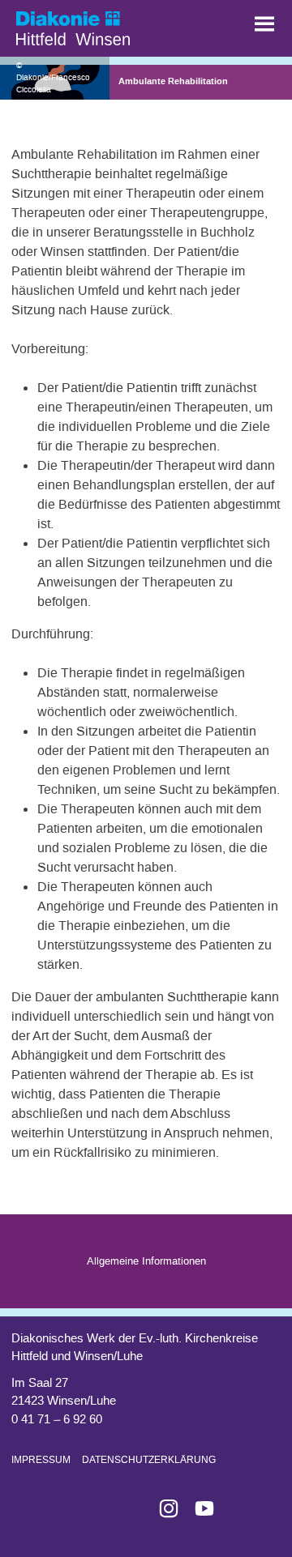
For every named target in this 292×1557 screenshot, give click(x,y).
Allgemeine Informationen (146, 1261)
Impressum (41, 1459)
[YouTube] (198, 1508)
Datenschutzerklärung (149, 1459)
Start (97, 24)
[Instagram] (162, 1508)
